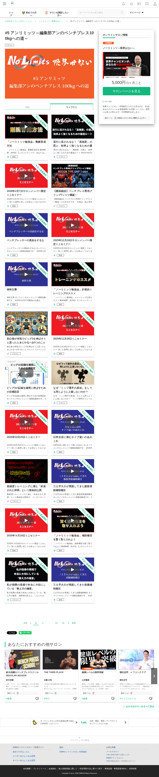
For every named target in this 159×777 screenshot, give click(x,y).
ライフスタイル (128, 698)
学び (47, 698)
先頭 (25, 623)
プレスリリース (39, 769)
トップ (11, 14)
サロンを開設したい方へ (59, 14)
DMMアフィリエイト (115, 758)
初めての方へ (31, 14)
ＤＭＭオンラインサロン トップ (18, 21)
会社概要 (27, 769)
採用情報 (132, 769)
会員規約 (52, 769)
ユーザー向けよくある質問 (24, 756)
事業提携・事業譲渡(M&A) (115, 769)
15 (56, 623)
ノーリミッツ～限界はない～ (51, 21)
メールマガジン (112, 752)
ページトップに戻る (79, 740)
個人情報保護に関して (68, 769)
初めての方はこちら (21, 752)
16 (63, 623)
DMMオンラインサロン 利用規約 (73, 752)
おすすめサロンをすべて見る (140, 706)
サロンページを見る (127, 91)
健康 (9, 698)
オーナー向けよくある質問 (24, 760)
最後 (74, 623)
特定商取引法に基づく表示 (91, 769)
